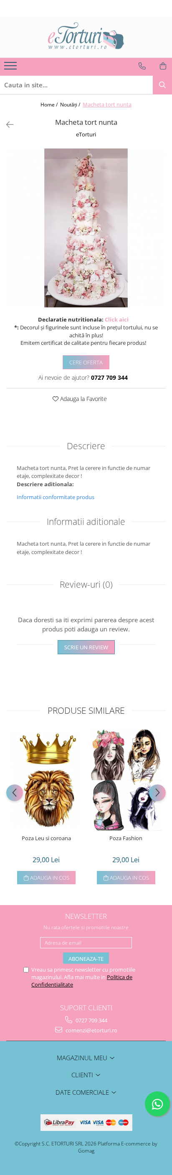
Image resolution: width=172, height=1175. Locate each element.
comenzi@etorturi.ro (90, 1030)
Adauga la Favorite (82, 399)
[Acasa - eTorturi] (86, 37)
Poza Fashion (125, 838)
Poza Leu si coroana (46, 838)
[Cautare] (162, 85)
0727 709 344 (90, 1020)
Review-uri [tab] (86, 584)
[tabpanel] (86, 227)
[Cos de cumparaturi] (163, 66)
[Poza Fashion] (126, 780)
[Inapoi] (6, 124)
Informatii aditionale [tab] (86, 521)
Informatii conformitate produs (55, 497)
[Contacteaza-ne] (142, 66)
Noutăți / (70, 104)
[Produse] (11, 68)
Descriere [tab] (86, 446)
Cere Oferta (86, 362)
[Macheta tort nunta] (86, 227)
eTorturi (86, 134)
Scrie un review (86, 647)
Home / (49, 104)
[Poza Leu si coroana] (46, 780)
